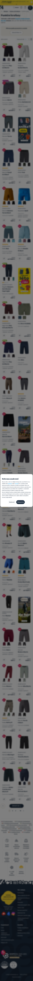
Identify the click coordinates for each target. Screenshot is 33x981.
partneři (10, 483)
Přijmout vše (20, 502)
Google (16, 483)
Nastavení (11, 502)
